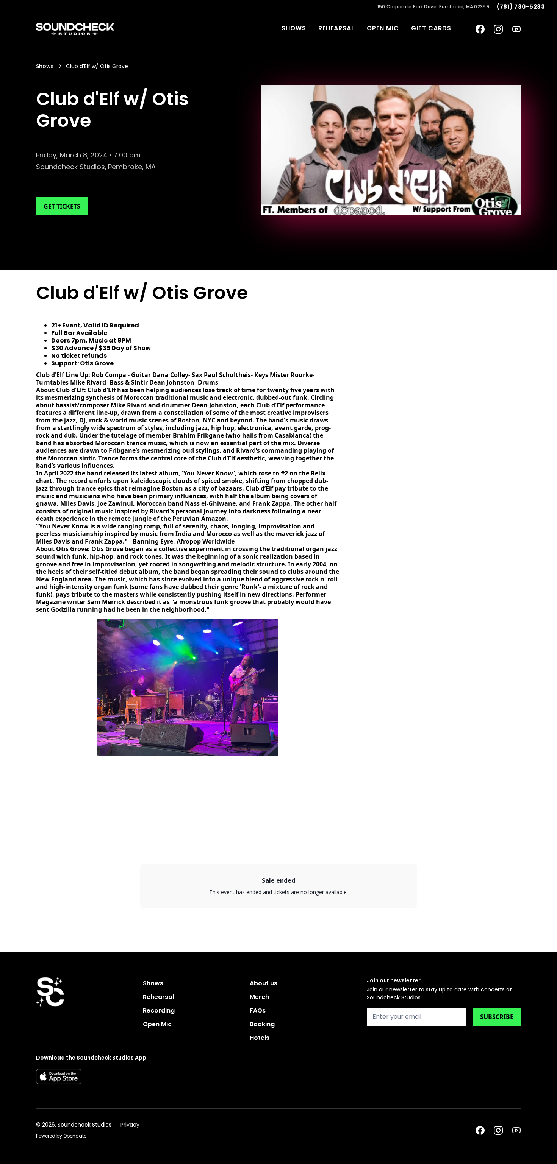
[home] (75, 29)
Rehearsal (336, 28)
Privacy (129, 1124)
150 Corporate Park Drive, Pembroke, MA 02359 (433, 7)
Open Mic (383, 28)
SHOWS (294, 28)
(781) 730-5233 (521, 7)
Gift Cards (431, 28)
